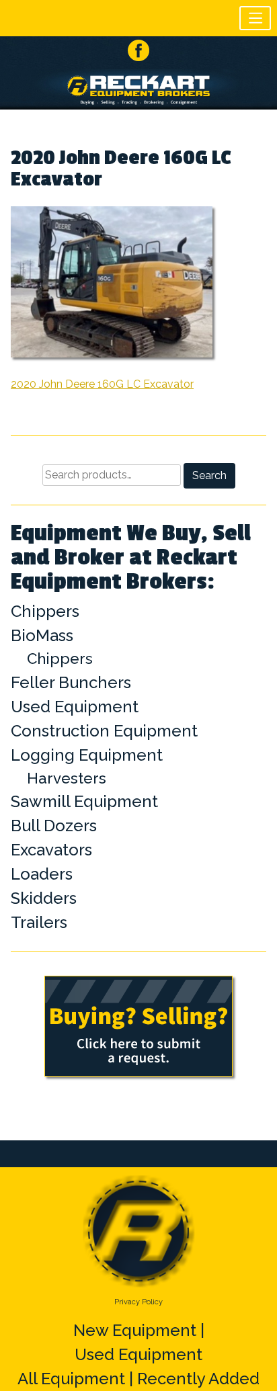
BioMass (42, 635)
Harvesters (66, 778)
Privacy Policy (138, 1302)
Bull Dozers (54, 825)
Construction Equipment (104, 731)
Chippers (45, 611)
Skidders (44, 898)
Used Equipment (74, 706)
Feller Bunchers (71, 682)
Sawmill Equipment (84, 801)
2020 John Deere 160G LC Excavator (102, 384)
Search (209, 475)
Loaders (42, 874)
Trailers (39, 922)
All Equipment (71, 1378)
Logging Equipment (87, 755)
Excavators (51, 849)
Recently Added (198, 1378)
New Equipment (134, 1330)
